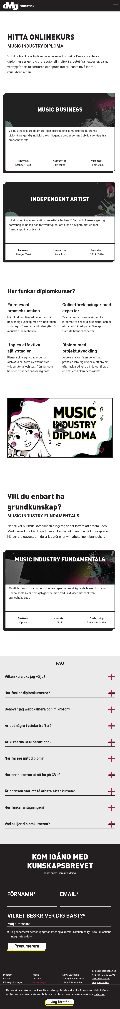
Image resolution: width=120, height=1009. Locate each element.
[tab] (60, 678)
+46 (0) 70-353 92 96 (103, 974)
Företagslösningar (12, 982)
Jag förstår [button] (60, 1002)
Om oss (37, 978)
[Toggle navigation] (115, 6)
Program (7, 974)
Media (36, 974)
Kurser (6, 978)
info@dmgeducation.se (104, 970)
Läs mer (99, 994)
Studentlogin (39, 982)
